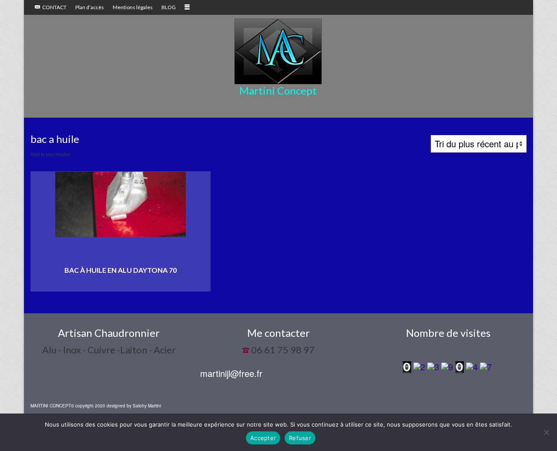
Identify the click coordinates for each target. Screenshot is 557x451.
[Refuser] (546, 432)
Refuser (300, 437)
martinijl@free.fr (231, 373)
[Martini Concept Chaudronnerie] (278, 51)
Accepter (263, 437)
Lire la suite (120, 285)
